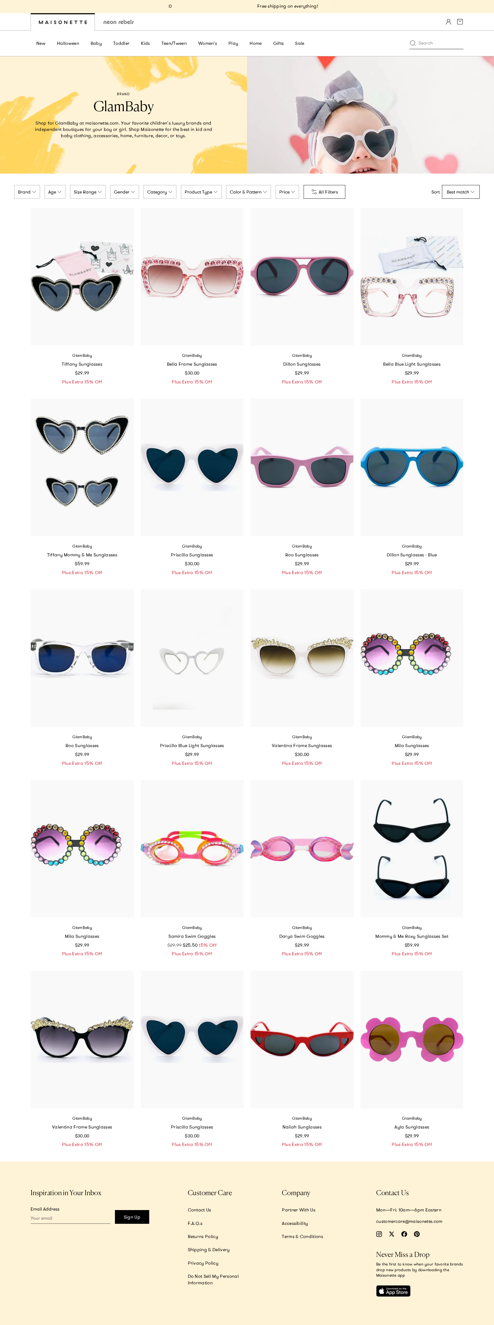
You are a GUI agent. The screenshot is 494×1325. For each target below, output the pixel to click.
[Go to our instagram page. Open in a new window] (379, 1234)
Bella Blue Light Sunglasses (412, 364)
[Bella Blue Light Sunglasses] (412, 276)
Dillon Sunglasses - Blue (412, 555)
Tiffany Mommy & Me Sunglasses (82, 555)
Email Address (45, 1209)
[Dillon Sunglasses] (302, 276)
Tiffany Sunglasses (82, 364)
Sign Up (132, 1217)
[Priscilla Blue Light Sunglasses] (192, 658)
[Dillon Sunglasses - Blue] (412, 467)
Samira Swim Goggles (192, 936)
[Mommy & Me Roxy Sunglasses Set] (412, 849)
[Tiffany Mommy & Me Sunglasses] (82, 467)
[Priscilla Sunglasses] (192, 467)
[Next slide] (329, 6)
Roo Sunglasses (301, 555)
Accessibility (295, 1223)
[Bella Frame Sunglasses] (192, 276)
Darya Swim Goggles (302, 936)
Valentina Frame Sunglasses (302, 745)
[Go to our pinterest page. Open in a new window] (417, 1234)
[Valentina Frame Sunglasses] (302, 658)
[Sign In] (448, 21)
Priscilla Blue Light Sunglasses (192, 745)
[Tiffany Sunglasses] (82, 276)
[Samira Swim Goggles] (192, 849)
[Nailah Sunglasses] (302, 1039)
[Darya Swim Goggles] (302, 849)
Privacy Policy (203, 1263)
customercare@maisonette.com (409, 1221)
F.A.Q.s (195, 1223)
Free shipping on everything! (247, 6)
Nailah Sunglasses (302, 1127)
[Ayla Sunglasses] (412, 1039)
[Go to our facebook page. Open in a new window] (404, 1234)
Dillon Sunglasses (301, 364)
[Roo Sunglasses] (302, 467)
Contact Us (199, 1210)
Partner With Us (298, 1210)
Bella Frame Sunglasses (192, 364)
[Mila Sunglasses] (412, 658)
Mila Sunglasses (412, 745)
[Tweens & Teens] (118, 22)
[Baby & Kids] (63, 22)
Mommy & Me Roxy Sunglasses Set (411, 936)
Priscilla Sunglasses (192, 555)
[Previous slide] (164, 6)
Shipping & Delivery (209, 1249)
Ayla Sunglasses (412, 1127)
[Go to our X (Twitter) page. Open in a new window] (392, 1234)
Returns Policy (203, 1236)
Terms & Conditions (302, 1236)
